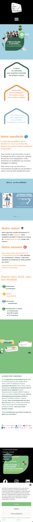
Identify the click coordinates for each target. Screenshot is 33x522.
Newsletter (6, 459)
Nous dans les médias (10, 461)
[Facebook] (5, 481)
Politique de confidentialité (11, 456)
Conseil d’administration (10, 449)
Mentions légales (8, 454)
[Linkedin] (27, 481)
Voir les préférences (16, 513)
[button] (30, 485)
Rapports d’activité (8, 452)
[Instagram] (16, 481)
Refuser (16, 509)
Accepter (16, 504)
